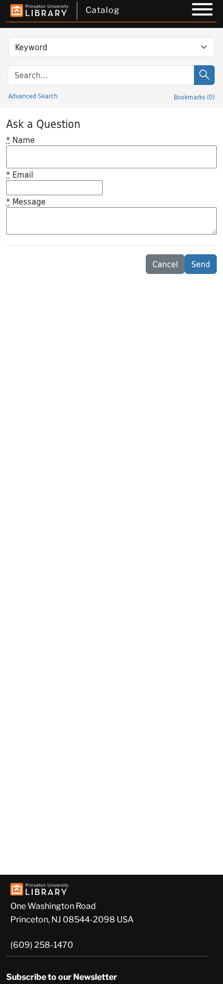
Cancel (165, 263)
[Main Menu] (202, 11)
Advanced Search (33, 95)
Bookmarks (194, 97)
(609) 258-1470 (41, 945)
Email (19, 174)
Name (20, 140)
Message (26, 201)
